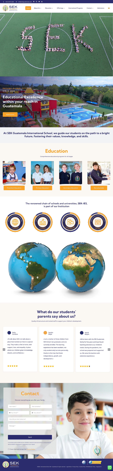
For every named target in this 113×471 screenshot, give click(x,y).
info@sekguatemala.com (25, 2)
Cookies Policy (82, 466)
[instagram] (36, 1)
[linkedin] (41, 1)
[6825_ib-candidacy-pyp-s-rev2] (91, 460)
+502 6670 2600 (9, 2)
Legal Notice (69, 466)
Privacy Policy (31, 449)
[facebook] (33, 1)
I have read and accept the (22, 449)
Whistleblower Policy (90, 466)
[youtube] (39, 1)
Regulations (99, 466)
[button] (18, 252)
